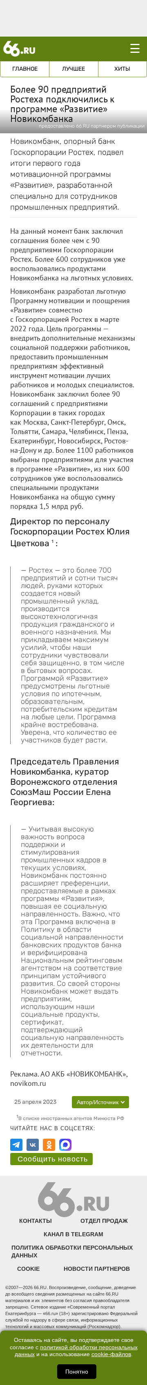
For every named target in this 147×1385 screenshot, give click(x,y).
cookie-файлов (111, 1354)
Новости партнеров (97, 1269)
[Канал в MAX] (65, 1145)
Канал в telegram (73, 1234)
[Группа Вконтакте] (33, 1145)
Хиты (122, 68)
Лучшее (73, 68)
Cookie (28, 1269)
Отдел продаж (104, 1221)
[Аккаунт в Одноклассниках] (49, 1145)
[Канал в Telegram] (16, 1145)
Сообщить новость (53, 1159)
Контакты (35, 1221)
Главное (25, 68)
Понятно (76, 1371)
